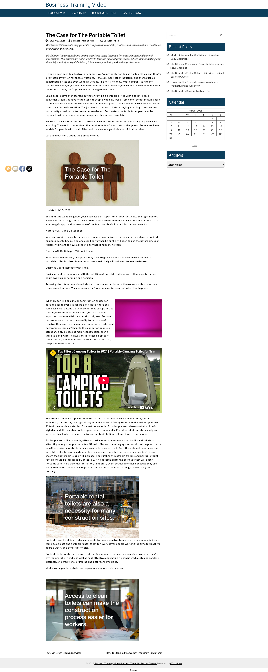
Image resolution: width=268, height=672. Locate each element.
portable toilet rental (119, 216)
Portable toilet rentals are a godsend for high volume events (82, 553)
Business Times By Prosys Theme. (138, 663)
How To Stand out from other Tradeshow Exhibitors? (134, 652)
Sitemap (134, 670)
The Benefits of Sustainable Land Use (190, 90)
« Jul (194, 145)
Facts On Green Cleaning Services (63, 652)
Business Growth (133, 12)
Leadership (79, 12)
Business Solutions (104, 12)
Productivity (56, 12)
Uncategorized (111, 40)
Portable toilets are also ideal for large (69, 463)
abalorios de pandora (58, 568)
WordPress (176, 663)
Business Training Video (76, 4)
